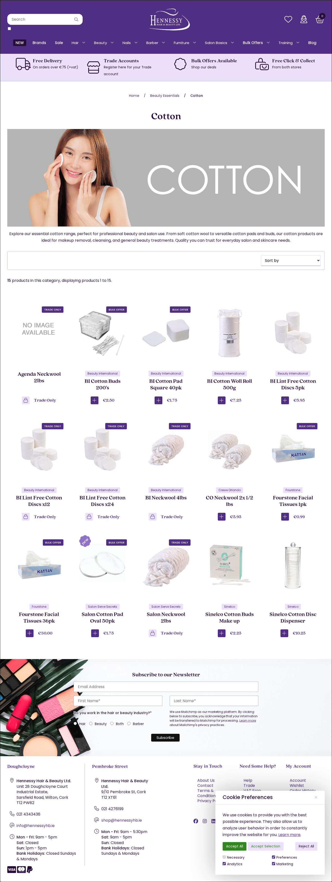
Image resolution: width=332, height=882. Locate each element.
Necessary (236, 857)
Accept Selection (265, 846)
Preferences (286, 857)
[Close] (316, 797)
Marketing (284, 864)
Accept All (234, 846)
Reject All (306, 846)
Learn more (289, 834)
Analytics (234, 864)
